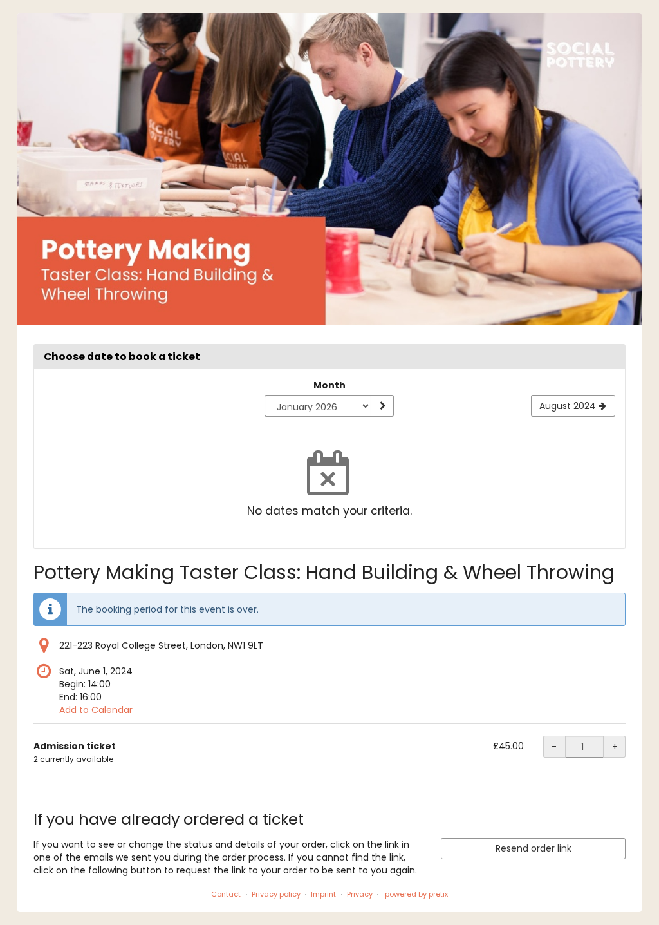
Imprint (323, 894)
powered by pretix (416, 894)
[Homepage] (329, 169)
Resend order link (533, 848)
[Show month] (382, 406)
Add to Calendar (96, 709)
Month (329, 385)
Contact (226, 894)
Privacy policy (276, 894)
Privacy (360, 894)
